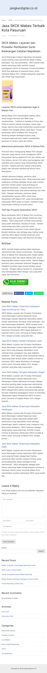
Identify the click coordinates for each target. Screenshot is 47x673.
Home (4, 20)
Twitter (29, 293)
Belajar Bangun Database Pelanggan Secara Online (20, 579)
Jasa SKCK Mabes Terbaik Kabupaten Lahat (22, 341)
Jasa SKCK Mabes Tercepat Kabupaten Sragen (23, 372)
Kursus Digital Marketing (10, 644)
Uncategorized (7, 653)
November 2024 (7, 616)
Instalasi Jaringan (8, 635)
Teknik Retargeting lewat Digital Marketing (17, 574)
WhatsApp (39, 293)
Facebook (19, 293)
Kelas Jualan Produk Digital (11, 570)
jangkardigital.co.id (23, 8)
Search (4, 548)
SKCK (10, 20)
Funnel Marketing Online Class (12, 583)
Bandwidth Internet (8, 631)
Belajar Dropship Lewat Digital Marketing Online (19, 565)
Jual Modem (6, 640)
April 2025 (5, 612)
